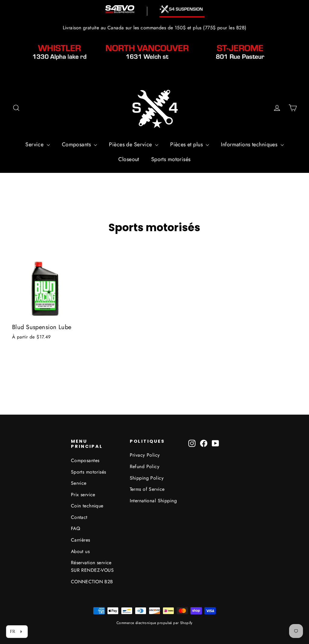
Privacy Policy (145, 454)
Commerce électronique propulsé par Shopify (154, 623)
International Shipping (153, 500)
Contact (79, 517)
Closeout (128, 159)
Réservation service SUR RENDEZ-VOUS (92, 566)
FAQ (75, 528)
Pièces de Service (131, 144)
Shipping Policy (147, 477)
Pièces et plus (187, 144)
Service (35, 144)
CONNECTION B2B (92, 581)
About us (80, 551)
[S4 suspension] (182, 9)
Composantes (85, 460)
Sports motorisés (171, 159)
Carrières (80, 539)
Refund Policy (145, 466)
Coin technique (87, 505)
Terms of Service (147, 489)
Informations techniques (250, 144)
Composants (77, 144)
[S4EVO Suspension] (120, 9)
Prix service (83, 494)
